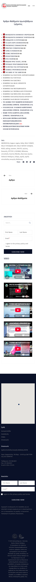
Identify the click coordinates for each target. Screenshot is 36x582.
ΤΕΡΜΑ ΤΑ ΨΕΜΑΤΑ (11, 51)
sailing (8, 148)
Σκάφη (17, 157)
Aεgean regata (15, 143)
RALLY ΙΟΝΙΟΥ (29, 143)
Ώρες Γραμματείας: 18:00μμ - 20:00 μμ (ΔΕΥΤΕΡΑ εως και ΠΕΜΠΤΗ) (16, 455)
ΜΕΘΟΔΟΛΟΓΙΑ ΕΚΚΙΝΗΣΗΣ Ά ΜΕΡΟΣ (17, 35)
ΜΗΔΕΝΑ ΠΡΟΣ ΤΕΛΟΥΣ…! (13, 62)
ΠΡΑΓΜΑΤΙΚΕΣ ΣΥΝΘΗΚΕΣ (13, 45)
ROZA (3, 148)
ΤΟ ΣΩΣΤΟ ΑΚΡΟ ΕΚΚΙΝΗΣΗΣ (14, 43)
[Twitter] (30, 162)
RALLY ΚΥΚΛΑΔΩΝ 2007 (8, 146)
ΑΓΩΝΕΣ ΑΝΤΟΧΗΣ (11, 54)
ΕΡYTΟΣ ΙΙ (11, 151)
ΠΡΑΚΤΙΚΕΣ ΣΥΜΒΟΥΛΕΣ (13, 48)
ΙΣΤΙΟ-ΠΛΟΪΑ (9, 59)
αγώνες (25, 148)
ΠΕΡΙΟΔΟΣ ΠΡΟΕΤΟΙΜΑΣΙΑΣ (14, 64)
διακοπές (4, 151)
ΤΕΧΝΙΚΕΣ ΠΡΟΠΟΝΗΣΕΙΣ (13, 70)
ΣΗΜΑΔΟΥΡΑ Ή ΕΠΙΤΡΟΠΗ (13, 40)
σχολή (22, 157)
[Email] (34, 162)
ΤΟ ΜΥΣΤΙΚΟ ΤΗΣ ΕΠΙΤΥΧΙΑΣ (14, 67)
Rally (22, 143)
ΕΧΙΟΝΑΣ (18, 151)
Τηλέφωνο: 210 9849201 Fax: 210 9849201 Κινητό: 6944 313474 (9, 463)
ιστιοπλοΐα (5, 154)
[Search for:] (18, 223)
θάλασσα (25, 151)
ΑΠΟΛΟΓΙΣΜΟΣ (10, 56)
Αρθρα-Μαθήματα (19, 196)
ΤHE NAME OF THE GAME (13, 72)
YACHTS (19, 148)
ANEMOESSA (5, 143)
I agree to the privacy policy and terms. (17, 245)
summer (13, 148)
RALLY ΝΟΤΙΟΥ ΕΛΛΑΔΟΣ (25, 146)
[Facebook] (23, 162)
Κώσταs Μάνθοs (14, 154)
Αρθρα (12, 178)
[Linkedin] (26, 162)
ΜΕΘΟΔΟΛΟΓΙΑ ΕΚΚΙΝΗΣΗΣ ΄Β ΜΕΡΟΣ (17, 37)
